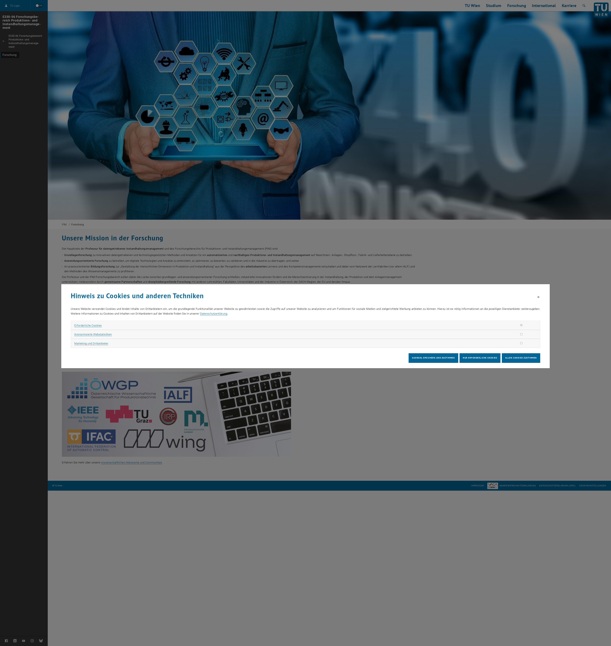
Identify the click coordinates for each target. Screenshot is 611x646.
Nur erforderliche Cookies (480, 357)
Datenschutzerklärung (213, 313)
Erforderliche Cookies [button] (88, 325)
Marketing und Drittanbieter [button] (91, 343)
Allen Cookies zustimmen (521, 357)
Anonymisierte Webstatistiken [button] (93, 334)
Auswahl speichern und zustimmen (433, 357)
